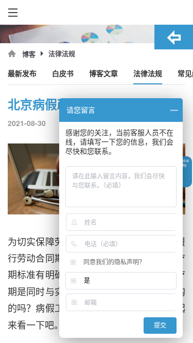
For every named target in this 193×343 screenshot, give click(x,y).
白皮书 (63, 74)
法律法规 (147, 74)
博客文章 (103, 74)
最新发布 (22, 74)
